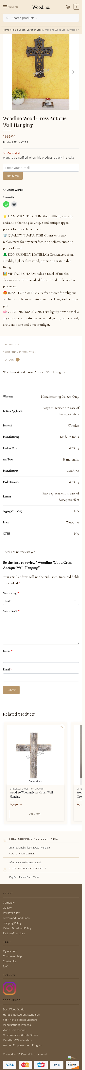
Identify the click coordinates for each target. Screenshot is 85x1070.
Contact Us (9, 961)
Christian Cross (35, 29)
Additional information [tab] (19, 352)
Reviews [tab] (10, 359)
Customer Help (12, 956)
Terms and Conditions (16, 918)
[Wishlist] (62, 727)
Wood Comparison (14, 1030)
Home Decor (18, 29)
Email (7, 669)
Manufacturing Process (17, 1025)
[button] (76, 7)
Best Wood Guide (13, 1009)
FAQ (5, 966)
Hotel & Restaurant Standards (21, 1014)
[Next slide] (73, 72)
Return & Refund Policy (17, 928)
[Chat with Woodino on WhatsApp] (73, 1061)
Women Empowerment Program (22, 1045)
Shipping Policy (12, 923)
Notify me (13, 176)
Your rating (11, 593)
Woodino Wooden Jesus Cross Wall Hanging (31, 794)
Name (7, 651)
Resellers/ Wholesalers (17, 1040)
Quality (7, 907)
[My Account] (67, 7)
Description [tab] (11, 344)
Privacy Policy (11, 913)
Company (9, 902)
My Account (10, 951)
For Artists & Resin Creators (20, 1019)
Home (6, 29)
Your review (11, 611)
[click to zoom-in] (41, 72)
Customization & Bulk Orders (20, 1035)
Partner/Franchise (14, 933)
